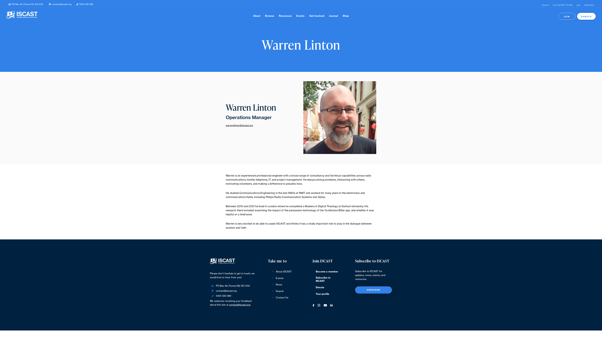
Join (578, 5)
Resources (285, 16)
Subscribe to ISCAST (323, 279)
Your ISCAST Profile (562, 5)
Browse (269, 16)
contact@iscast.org (61, 4)
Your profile (322, 294)
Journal (333, 16)
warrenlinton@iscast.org (239, 125)
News (279, 285)
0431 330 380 (86, 4)
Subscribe (589, 5)
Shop (346, 16)
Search (545, 5)
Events (300, 16)
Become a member (327, 272)
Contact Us (282, 298)
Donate (586, 17)
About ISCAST (284, 272)
